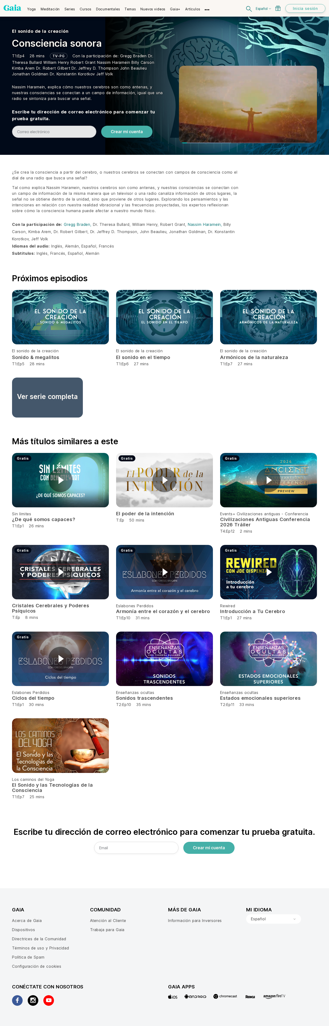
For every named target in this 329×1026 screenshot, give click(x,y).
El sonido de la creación (40, 31)
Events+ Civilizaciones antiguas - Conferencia (264, 513)
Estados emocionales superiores (260, 698)
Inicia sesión (305, 8)
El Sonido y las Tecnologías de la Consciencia (52, 787)
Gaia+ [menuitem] (175, 9)
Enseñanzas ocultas (135, 692)
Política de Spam (28, 957)
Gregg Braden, (78, 224)
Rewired (227, 605)
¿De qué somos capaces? (43, 519)
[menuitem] (31, 7)
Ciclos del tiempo (33, 698)
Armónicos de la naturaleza (254, 357)
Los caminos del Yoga (33, 779)
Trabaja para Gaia (107, 929)
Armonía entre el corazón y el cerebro (163, 611)
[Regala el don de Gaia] (278, 8)
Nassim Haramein (114, 62)
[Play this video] (60, 480)
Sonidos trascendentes (144, 698)
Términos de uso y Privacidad (40, 948)
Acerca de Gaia (27, 920)
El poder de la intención (145, 513)
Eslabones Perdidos (135, 605)
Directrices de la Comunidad (39, 938)
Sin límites (21, 513)
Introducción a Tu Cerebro (252, 611)
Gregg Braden (134, 55)
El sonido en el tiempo (143, 357)
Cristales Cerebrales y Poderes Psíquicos (50, 608)
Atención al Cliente (108, 920)
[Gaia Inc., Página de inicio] (12, 8)
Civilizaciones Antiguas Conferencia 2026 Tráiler (265, 522)
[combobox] (273, 919)
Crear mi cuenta (127, 131)
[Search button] (249, 8)
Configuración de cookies (36, 966)
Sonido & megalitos (35, 357)
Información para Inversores (195, 920)
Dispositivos (23, 929)
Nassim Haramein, (206, 224)
